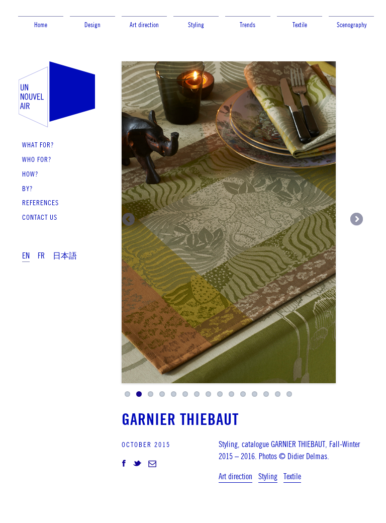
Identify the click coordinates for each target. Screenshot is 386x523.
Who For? (36, 159)
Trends (247, 25)
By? (27, 188)
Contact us (39, 217)
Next (355, 219)
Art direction (144, 25)
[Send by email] (152, 464)
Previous (129, 219)
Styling (196, 25)
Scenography (351, 25)
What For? (38, 144)
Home (40, 25)
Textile (300, 25)
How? (30, 173)
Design (92, 25)
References (40, 202)
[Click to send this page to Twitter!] (137, 464)
